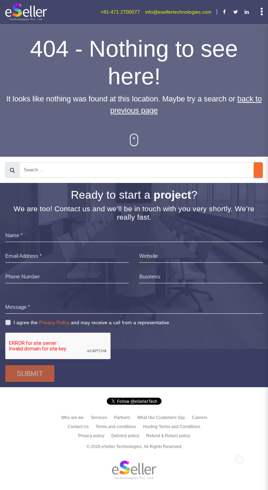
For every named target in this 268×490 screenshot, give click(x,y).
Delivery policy (125, 435)
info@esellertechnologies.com (178, 12)
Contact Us (78, 426)
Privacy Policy (54, 322)
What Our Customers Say (161, 417)
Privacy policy (91, 435)
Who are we (72, 417)
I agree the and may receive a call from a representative (91, 322)
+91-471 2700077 (120, 12)
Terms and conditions (116, 426)
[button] (134, 140)
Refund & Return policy (168, 435)
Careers (199, 417)
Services (99, 417)
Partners (122, 417)
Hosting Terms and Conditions (171, 426)
